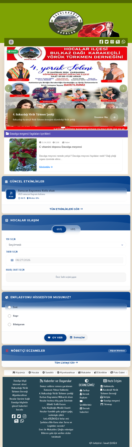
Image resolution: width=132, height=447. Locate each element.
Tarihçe (86, 390)
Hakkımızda (108, 386)
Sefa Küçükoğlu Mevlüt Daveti (56, 407)
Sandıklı (49, 372)
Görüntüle (45, 167)
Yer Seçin (11, 239)
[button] (58, 127)
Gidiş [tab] (72, 229)
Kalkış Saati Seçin (15, 270)
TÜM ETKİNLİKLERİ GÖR (64, 209)
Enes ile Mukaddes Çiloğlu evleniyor (56, 429)
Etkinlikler (101, 372)
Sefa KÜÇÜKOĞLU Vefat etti (56, 418)
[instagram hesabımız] (25, 417)
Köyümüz (20, 372)
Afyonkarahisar (67, 372)
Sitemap (107, 404)
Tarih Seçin (12, 252)
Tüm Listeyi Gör (64, 362)
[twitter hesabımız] (19, 417)
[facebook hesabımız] (14, 417)
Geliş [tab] (59, 229)
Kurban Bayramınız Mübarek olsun (56, 397)
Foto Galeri (119, 372)
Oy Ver (57, 337)
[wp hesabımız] (22, 422)
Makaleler (85, 372)
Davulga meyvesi (111, 400)
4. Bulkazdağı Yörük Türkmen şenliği (56, 393)
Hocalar (35, 372)
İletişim (106, 397)
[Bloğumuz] (16, 422)
